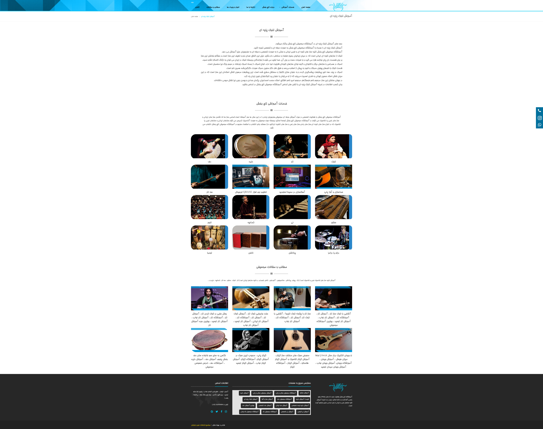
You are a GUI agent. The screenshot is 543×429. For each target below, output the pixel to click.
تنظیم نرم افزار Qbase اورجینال (251, 192)
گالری (197, 7)
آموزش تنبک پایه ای (250, 399)
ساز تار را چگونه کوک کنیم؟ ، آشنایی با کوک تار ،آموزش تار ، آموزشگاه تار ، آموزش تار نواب (292, 318)
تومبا (209, 253)
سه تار (209, 192)
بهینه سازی (215, 425)
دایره (251, 162)
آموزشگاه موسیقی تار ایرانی (249, 412)
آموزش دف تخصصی (265, 406)
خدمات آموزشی (287, 7)
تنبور (209, 222)
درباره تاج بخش (268, 7)
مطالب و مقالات (213, 7)
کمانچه (250, 222)
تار (292, 162)
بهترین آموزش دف (248, 406)
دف (209, 162)
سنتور (333, 222)
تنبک (333, 162)
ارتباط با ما (250, 7)
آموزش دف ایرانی (281, 406)
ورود (192, 2)
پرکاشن (292, 253)
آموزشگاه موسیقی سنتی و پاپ (286, 393)
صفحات (291, 383)
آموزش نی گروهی (303, 412)
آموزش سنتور (304, 393)
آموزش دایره (244, 393)
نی (292, 222)
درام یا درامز (333, 253)
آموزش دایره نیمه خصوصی (300, 406)
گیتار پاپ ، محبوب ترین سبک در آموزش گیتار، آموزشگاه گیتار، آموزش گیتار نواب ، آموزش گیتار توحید (251, 359)
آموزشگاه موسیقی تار (270, 412)
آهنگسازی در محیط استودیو (292, 192)
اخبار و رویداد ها (233, 7)
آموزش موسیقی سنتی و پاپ (262, 393)
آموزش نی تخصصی (287, 412)
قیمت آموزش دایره (302, 399)
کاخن (250, 253)
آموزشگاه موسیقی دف (284, 399)
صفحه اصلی (305, 7)
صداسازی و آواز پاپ (333, 192)
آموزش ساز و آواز (267, 399)
